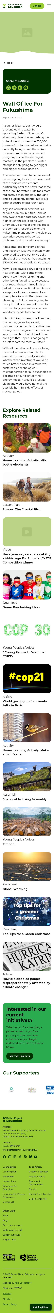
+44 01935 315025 (11, 1146)
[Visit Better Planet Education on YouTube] (35, 1156)
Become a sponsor (38, 1171)
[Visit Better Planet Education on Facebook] (4, 1156)
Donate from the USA (40, 1194)
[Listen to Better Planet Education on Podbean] (25, 1156)
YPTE (5, 1215)
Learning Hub (10, 1171)
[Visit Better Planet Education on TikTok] (20, 1156)
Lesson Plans (9, 1181)
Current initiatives (11, 1235)
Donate (37, 5)
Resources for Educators (10, 1188)
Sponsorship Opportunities (36, 1183)
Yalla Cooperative (23, 1283)
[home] (13, 5)
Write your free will (12, 1230)
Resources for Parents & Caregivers (14, 1195)
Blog (5, 1220)
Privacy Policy (10, 1304)
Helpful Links (9, 1239)
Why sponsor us (37, 1176)
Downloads (8, 1202)
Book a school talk (38, 1199)
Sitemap (7, 1293)
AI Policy (7, 1299)
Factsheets (8, 1176)
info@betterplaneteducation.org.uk (20, 1150)
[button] (48, 5)
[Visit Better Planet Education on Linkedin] (15, 1156)
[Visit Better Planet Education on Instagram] (9, 1156)
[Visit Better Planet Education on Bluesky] (30, 1156)
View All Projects (20, 1056)
